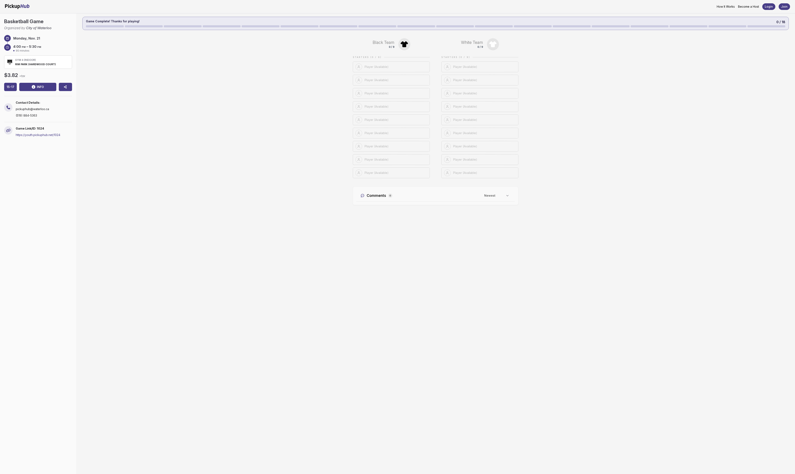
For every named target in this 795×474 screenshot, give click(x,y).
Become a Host (748, 6)
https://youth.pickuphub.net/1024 (38, 135)
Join (784, 6)
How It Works (726, 6)
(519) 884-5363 (26, 115)
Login (769, 6)
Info (40, 87)
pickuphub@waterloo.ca (32, 109)
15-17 (10, 87)
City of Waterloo (39, 28)
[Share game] (65, 87)
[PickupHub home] (17, 6)
